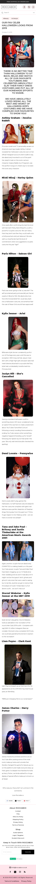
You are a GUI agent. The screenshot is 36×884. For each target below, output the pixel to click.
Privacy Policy (18, 822)
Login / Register (18, 835)
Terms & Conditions (12, 881)
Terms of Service (18, 825)
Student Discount (18, 838)
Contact (18, 811)
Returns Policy (18, 816)
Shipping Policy (18, 819)
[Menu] (33, 7)
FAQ (18, 814)
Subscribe (28, 852)
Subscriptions (18, 832)
